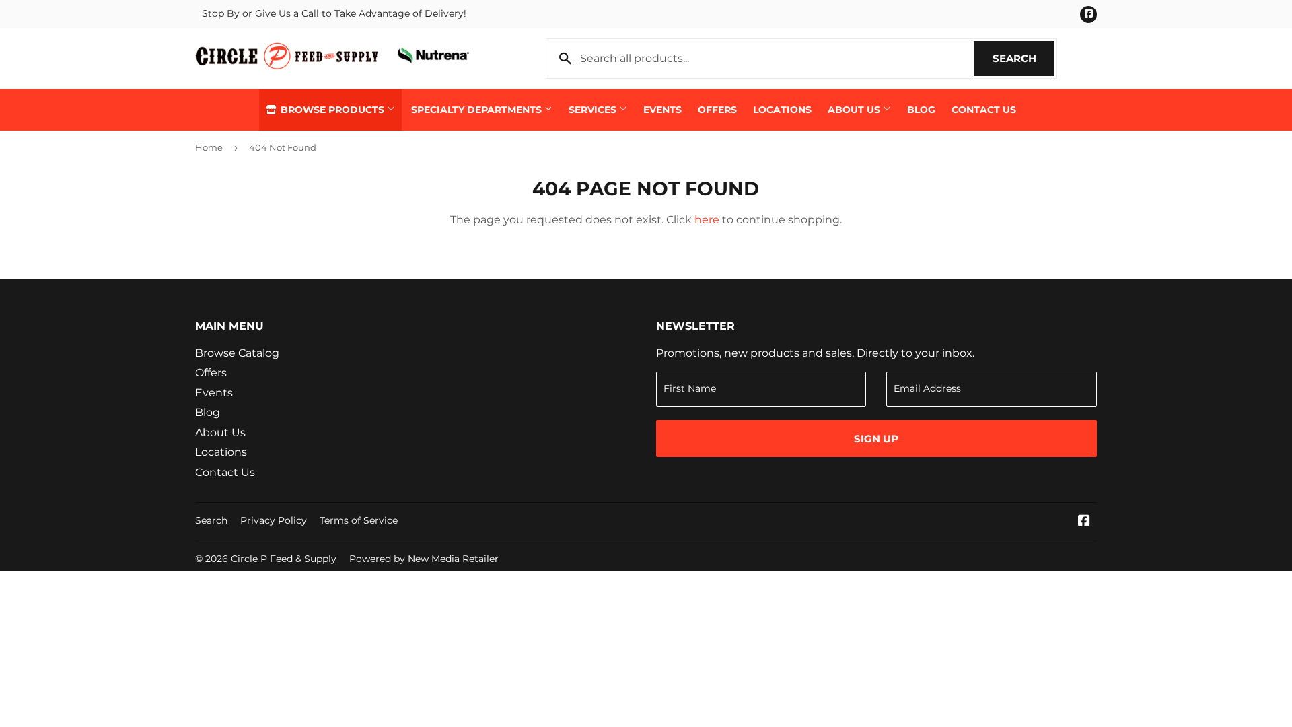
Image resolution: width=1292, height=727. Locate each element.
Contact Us (984, 109)
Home (209, 147)
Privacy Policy (273, 520)
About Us (855, 109)
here (706, 219)
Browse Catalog (237, 353)
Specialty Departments (477, 109)
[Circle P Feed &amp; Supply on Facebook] (1084, 522)
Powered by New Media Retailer (424, 558)
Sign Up (876, 438)
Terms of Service (359, 520)
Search (1023, 58)
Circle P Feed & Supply (283, 558)
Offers (717, 109)
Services (594, 109)
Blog (921, 109)
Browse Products (332, 109)
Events (662, 109)
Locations (782, 109)
